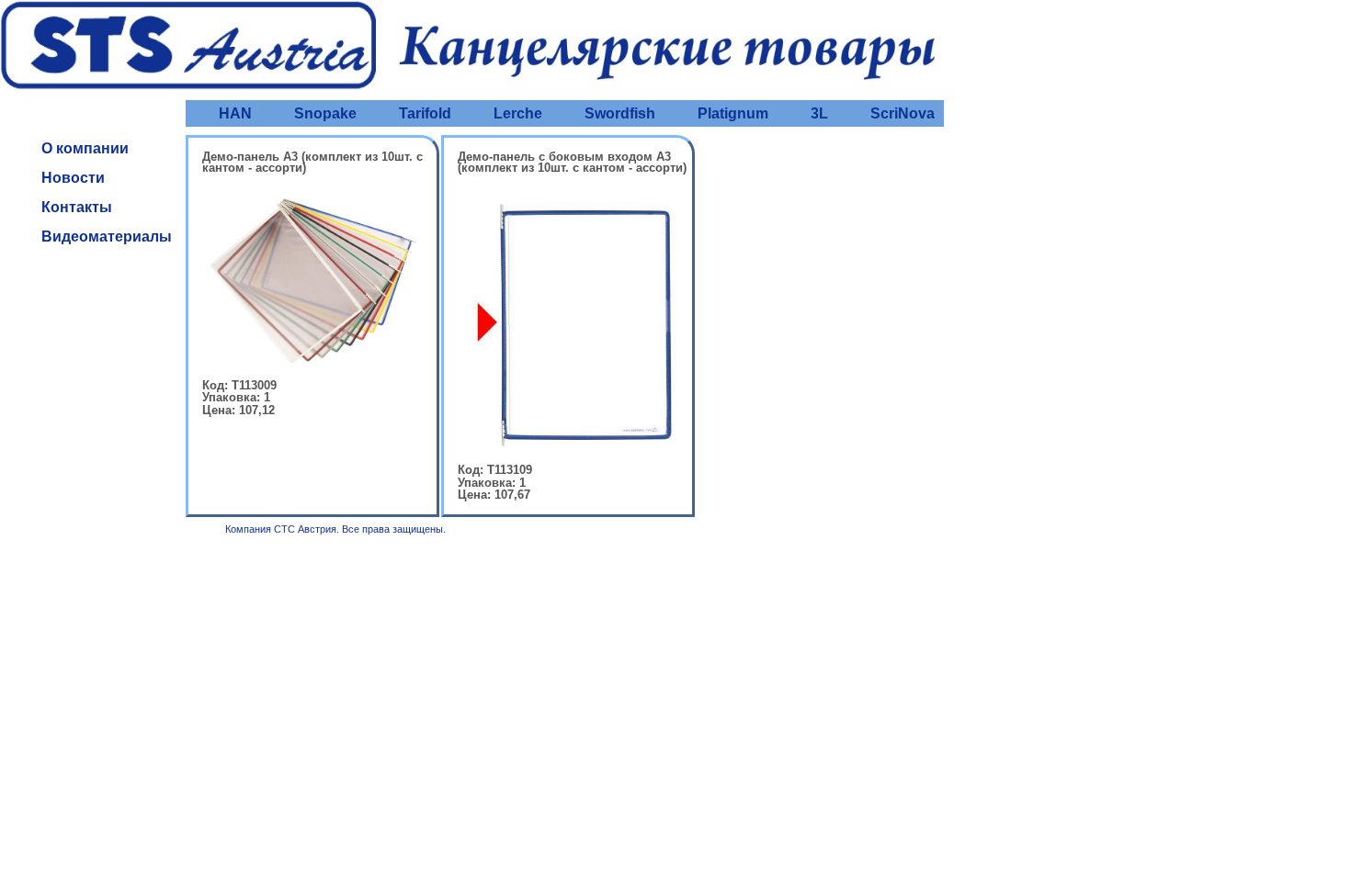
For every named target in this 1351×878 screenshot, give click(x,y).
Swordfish (620, 113)
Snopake (325, 113)
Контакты (76, 207)
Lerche (518, 113)
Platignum (733, 113)
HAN (235, 113)
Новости (73, 178)
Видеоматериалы (106, 236)
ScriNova (902, 113)
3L (819, 113)
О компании (85, 148)
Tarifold (425, 113)
